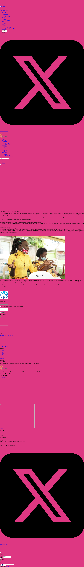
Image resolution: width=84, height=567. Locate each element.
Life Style (3, 353)
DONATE (1, 428)
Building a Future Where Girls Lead (6, 335)
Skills (4, 358)
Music (2, 354)
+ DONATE (1, 5)
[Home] (3, 370)
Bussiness (3, 350)
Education (3, 163)
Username (1, 556)
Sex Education (2, 358)
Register (3, 8)
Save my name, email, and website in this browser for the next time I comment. (12, 306)
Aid (0, 358)
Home (2, 162)
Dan (0, 208)
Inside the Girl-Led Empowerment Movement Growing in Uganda (12, 346)
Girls (2, 352)
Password (1, 557)
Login (2, 160)
